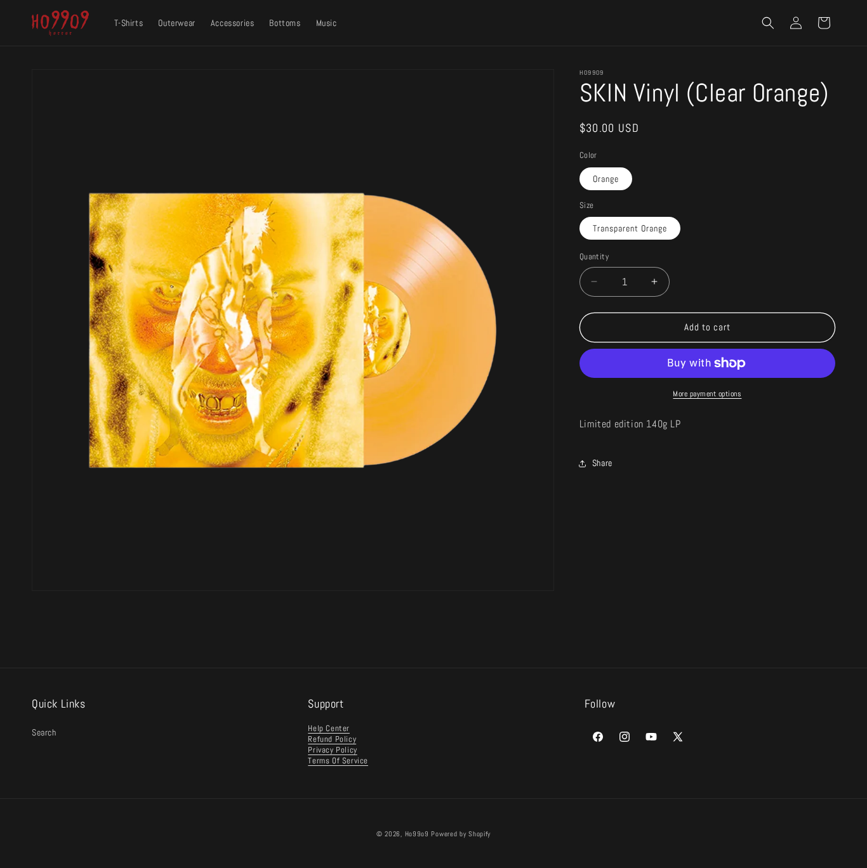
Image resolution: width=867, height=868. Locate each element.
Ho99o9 (417, 833)
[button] (768, 23)
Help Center (329, 728)
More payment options (707, 394)
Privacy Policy (332, 749)
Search (44, 732)
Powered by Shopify (461, 833)
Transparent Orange (630, 228)
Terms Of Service (338, 760)
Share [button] (602, 463)
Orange (606, 179)
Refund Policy (332, 739)
